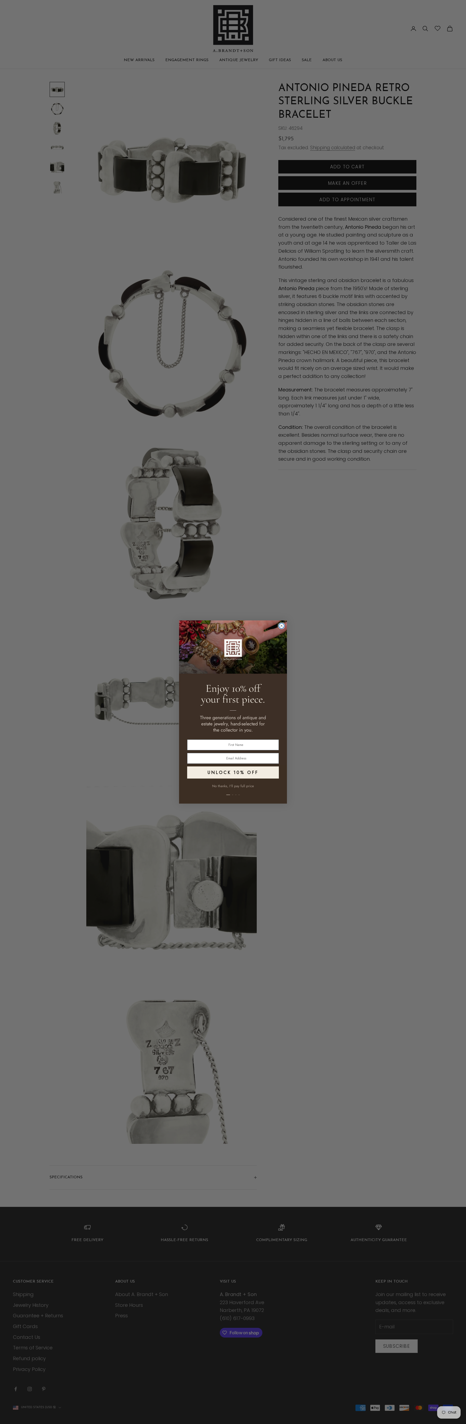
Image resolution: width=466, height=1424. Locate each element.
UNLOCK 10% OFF (233, 772)
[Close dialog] (281, 625)
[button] (233, 792)
